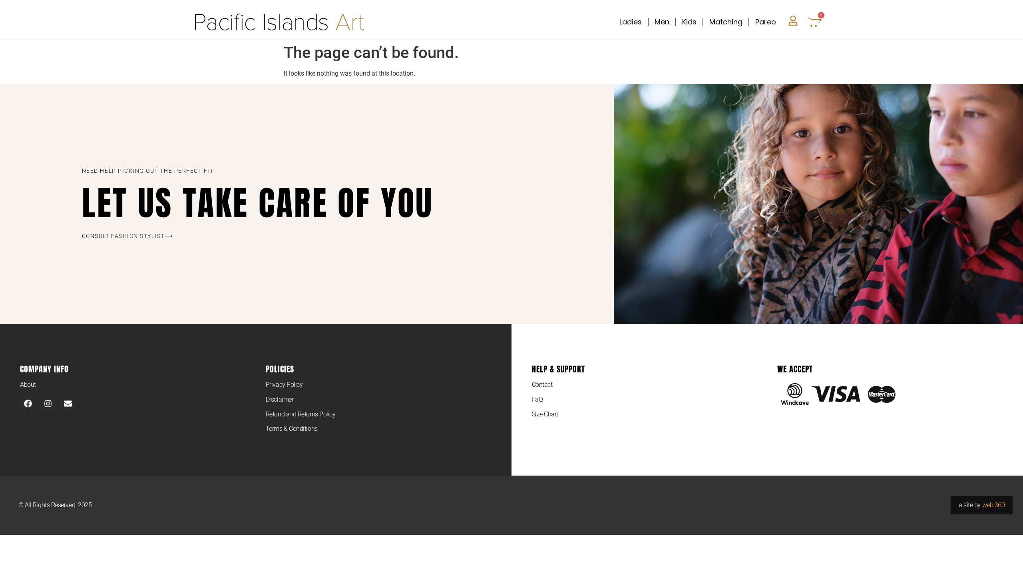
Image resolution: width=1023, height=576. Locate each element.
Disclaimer (280, 399)
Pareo (765, 22)
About (28, 384)
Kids (689, 22)
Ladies (630, 22)
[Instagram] (48, 404)
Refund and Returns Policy (301, 414)
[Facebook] (28, 404)
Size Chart (545, 414)
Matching (725, 22)
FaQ (537, 399)
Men (662, 22)
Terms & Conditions (292, 428)
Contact (542, 384)
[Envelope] (68, 404)
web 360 (993, 505)
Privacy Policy (284, 384)
